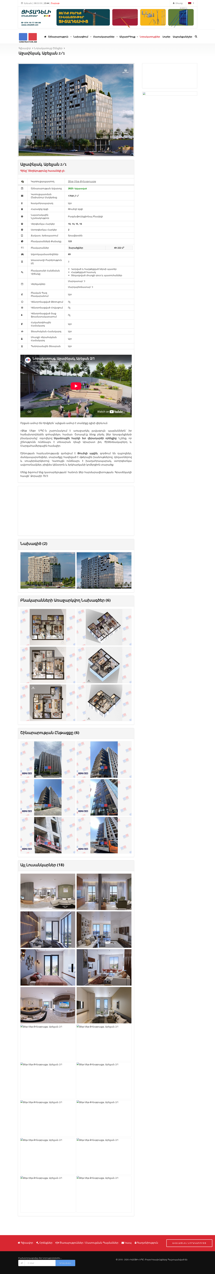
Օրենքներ (45, 1242)
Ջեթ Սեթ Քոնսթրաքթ (82, 181)
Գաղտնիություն (147, 1242)
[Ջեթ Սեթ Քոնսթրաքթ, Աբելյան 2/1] (48, 892)
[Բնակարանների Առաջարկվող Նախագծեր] (48, 627)
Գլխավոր (25, 48)
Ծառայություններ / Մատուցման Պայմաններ (88, 1242)
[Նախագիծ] (48, 571)
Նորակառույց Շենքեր (48, 48)
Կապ (128, 1242)
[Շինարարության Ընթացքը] (48, 760)
